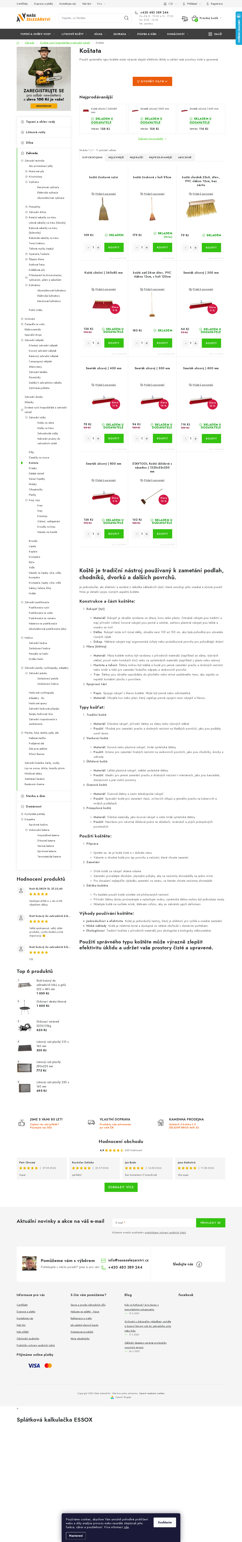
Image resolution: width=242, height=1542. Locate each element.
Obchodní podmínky (28, 1338)
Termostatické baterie (49, 856)
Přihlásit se (211, 1223)
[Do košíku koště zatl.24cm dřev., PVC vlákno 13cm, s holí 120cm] (162, 343)
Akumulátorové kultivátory (51, 290)
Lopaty (32, 546)
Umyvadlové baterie (48, 835)
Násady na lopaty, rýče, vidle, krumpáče (45, 575)
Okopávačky (36, 489)
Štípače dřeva (36, 259)
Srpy (39, 511)
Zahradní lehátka (38, 372)
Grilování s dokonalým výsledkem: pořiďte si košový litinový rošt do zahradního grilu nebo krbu (148, 1326)
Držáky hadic (36, 659)
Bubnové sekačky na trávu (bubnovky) (43, 230)
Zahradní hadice (38, 643)
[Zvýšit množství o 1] (98, 247)
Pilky (31, 452)
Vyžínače (34, 182)
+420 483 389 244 (154, 12)
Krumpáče (34, 557)
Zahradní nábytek (34, 340)
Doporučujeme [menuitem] (92, 157)
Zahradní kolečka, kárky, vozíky (42, 763)
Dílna (29, 143)
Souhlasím (165, 1522)
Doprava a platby (43, 3)
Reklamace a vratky (81, 1318)
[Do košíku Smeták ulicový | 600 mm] (211, 438)
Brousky (33, 541)
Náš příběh (23, 1332)
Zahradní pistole (38, 673)
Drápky (33, 468)
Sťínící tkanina (36, 754)
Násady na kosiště (47, 532)
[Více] (215, 34)
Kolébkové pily (37, 270)
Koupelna (30, 819)
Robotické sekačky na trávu (44, 238)
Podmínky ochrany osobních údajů (36, 1345)
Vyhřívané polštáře (39, 388)
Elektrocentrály (33, 329)
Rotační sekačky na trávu (42, 217)
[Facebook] (199, 1264)
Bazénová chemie (34, 784)
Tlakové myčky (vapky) (41, 248)
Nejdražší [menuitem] (136, 157)
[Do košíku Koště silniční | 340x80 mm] (114, 343)
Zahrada (32, 153)
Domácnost (34, 806)
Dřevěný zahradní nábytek (43, 345)
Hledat (126, 18)
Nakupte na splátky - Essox (85, 1311)
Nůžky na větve (45, 423)
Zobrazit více (121, 1187)
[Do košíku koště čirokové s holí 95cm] (162, 247)
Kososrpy (42, 516)
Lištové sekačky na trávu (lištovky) (47, 223)
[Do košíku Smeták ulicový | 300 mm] (211, 343)
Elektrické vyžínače (47, 192)
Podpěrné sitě (36, 743)
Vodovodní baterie (39, 830)
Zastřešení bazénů (35, 779)
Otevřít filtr (152, 81)
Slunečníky (35, 377)
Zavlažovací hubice (47, 684)
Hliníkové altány (33, 773)
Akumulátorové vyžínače (50, 198)
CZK (171, 3)
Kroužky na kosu (46, 526)
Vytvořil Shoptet (123, 1397)
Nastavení (76, 1536)
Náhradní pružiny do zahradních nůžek (48, 441)
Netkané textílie (37, 738)
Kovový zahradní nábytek (43, 351)
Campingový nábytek (40, 361)
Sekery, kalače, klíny (40, 588)
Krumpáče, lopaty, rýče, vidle (45, 583)
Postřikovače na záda (41, 613)
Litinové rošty (35, 132)
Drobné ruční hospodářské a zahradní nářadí (46, 410)
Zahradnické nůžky (47, 433)
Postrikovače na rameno (42, 618)
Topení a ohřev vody (40, 122)
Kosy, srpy (34, 500)
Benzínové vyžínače (48, 187)
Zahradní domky (34, 397)
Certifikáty (22, 3)
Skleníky (29, 402)
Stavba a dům (35, 796)
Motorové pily (36, 171)
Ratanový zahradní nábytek (43, 356)
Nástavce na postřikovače (43, 623)
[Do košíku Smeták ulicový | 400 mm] (114, 438)
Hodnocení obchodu (121, 1141)
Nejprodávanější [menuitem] (160, 157)
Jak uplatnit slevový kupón (85, 1325)
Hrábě (32, 593)
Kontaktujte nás (68, 3)
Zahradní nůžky (37, 417)
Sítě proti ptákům (38, 749)
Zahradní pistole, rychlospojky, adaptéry (46, 668)
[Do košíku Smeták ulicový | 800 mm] (114, 533)
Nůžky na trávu (45, 428)
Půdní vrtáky (35, 310)
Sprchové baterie (46, 851)
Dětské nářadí (36, 473)
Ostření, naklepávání (48, 521)
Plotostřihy (34, 207)
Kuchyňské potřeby (35, 814)
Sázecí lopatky (37, 479)
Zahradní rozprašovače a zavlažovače (43, 722)
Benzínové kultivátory (49, 301)
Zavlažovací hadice (39, 648)
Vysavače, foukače (39, 254)
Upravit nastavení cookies (151, 1393)
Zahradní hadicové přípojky (44, 708)
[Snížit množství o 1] (88, 247)
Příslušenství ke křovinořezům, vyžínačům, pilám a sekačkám (45, 277)
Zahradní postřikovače (37, 602)
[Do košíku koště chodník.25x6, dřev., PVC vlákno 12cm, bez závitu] (211, 247)
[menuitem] (37, 34)
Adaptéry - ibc (36, 698)
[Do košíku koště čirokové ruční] (114, 247)
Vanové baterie (45, 846)
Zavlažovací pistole (47, 678)
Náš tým (86, 3)
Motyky (32, 484)
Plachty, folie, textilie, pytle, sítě (42, 733)
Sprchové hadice (38, 824)
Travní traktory (37, 243)
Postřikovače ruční (39, 607)
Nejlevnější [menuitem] (116, 157)
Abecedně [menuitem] (185, 157)
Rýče (31, 562)
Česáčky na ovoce (39, 457)
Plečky (32, 495)
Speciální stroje (33, 335)
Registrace (217, 3)
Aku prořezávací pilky (41, 166)
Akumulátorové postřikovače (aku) (47, 629)
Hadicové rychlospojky (41, 692)
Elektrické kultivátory (48, 296)
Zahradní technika (34, 160)
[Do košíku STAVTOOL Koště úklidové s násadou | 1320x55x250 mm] (162, 533)
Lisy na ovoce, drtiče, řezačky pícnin (45, 768)
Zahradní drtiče (37, 212)
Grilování (30, 319)
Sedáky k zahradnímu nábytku (45, 382)
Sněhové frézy (37, 264)
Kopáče (33, 551)
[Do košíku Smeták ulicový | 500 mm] (162, 438)
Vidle (32, 567)
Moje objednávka (80, 1338)
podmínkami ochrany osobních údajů (165, 1232)
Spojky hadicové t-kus (41, 714)
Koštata (33, 463)
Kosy (40, 505)
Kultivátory (34, 285)
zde (126, 1527)
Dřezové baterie (46, 840)
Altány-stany (35, 367)
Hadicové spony (38, 703)
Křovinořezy (35, 176)
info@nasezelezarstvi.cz (128, 1260)
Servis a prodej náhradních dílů (88, 1305)
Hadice (29, 637)
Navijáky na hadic (39, 653)
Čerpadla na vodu (35, 324)
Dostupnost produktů (82, 1332)
